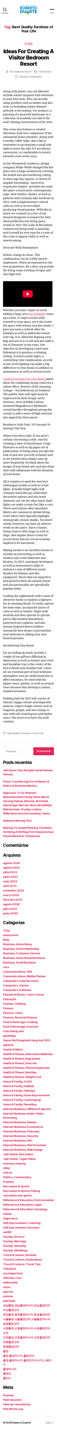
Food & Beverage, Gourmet (20, 1026)
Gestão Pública (13, 1049)
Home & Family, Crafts (17, 1081)
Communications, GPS (17, 971)
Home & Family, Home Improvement (26, 1095)
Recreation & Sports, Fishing (21, 1191)
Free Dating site (13, 1031)
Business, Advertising (17, 944)
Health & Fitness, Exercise (20, 1063)
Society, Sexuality (14, 1245)
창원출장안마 (11, 1346)
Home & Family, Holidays (19, 1090)
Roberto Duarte (21, 1422)
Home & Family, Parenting (19, 1104)
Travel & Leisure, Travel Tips (22, 1264)
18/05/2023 (45, 71)
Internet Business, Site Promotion (24, 1145)
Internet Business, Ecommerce (23, 1126)
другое (8, 1291)
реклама (9, 1300)
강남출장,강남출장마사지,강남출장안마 (26, 1305)
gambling (9, 1035)
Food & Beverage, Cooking (20, 1022)
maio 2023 (10, 881)
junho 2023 (10, 876)
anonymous (11, 935)
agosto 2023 (11, 867)
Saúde (7, 1213)
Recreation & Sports (16, 1186)
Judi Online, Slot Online (18, 1154)
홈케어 (7, 1373)
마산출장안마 (11, 1310)
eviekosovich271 (22, 71)
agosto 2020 (11, 904)
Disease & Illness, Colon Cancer (23, 994)
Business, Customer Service (21, 953)
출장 (5, 1351)
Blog (6, 939)
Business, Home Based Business (24, 958)
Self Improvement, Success (21, 1227)
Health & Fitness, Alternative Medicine (28, 1054)
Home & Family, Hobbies (18, 1086)
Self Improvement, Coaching (22, 1223)
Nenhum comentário (31, 76)
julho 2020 (10, 908)
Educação (9, 999)
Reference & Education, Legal (22, 1204)
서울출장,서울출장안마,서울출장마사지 (26, 1319)
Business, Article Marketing (21, 948)
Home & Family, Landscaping (22, 1099)
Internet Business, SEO (18, 1140)
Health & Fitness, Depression (21, 1058)
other (28, 43)
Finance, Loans (12, 1012)
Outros (7, 1172)
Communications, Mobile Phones (24, 976)
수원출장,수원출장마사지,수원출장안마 (26, 1328)
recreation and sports (17, 1195)
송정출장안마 (11, 1323)
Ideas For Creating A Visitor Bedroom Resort (28, 57)
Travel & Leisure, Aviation (19, 1255)
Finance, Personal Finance (20, 1017)
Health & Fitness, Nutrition (20, 1072)
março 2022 (11, 895)
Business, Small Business (19, 962)
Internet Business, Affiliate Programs (27, 1109)
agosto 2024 (11, 863)
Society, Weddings (15, 1250)
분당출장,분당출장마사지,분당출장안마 (26, 1314)
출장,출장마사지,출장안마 (18, 1355)
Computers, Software (17, 990)
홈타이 (7, 1378)
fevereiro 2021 (12, 899)
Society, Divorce (13, 1236)
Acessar (8, 1395)
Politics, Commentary (17, 1177)
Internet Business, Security (20, 1136)
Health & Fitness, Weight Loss (22, 1077)
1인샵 (6, 930)
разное (8, 1296)
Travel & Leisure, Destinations (22, 1259)
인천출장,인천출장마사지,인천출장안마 (26, 1337)
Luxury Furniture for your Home (24, 379)
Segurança (10, 1218)
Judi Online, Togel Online (19, 1158)
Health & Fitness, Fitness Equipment (26, 1067)
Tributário (9, 1268)
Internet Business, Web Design (23, 1149)
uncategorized (12, 1273)
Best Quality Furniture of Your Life (25, 733)
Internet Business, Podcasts (21, 1131)
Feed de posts (12, 1399)
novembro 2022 (13, 890)
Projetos (8, 1181)
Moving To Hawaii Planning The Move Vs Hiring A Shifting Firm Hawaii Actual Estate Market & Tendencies (28, 832)
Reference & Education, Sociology (25, 1209)
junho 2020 (10, 913)
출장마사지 (10, 1369)
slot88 (7, 1232)
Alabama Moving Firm (17, 820)
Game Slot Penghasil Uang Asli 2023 (27, 1040)
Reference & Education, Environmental (28, 1200)
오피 (5, 1332)
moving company (14, 1163)
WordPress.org (13, 1409)
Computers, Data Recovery (21, 980)
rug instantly (37, 314)
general (8, 1044)
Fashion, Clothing (14, 1003)
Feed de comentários (17, 1404)
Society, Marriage (14, 1241)
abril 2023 (9, 886)
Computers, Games (16, 985)
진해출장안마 (11, 1342)
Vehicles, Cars (12, 1277)
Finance (8, 1008)
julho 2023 (10, 872)
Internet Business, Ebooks (19, 1122)
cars (6, 967)
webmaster (10, 1282)
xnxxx (7, 1287)
